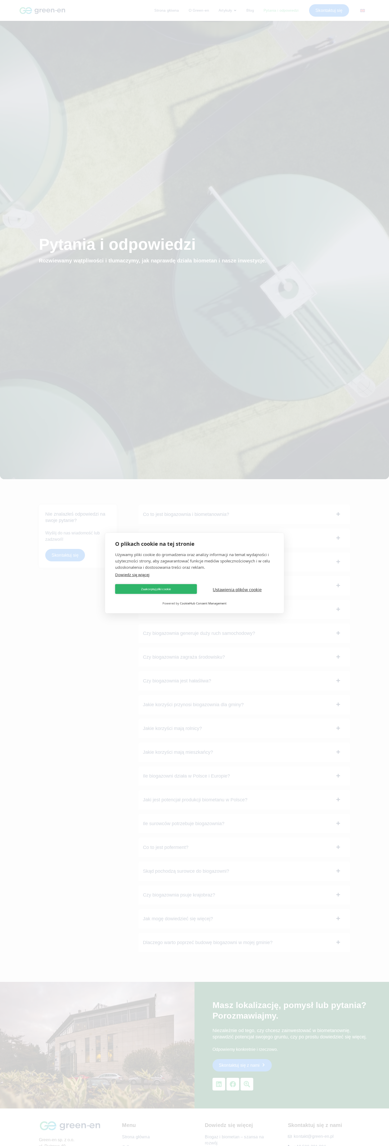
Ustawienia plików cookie (237, 590)
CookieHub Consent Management (203, 603)
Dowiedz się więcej (132, 574)
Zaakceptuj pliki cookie (156, 589)
